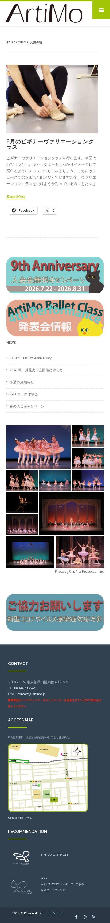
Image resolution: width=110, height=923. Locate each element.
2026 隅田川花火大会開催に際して (36, 370)
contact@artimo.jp (31, 694)
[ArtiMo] (42, 24)
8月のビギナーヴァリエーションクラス (50, 144)
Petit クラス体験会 (24, 394)
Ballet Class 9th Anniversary (31, 358)
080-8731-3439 (25, 688)
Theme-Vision (52, 913)
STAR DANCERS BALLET (54, 854)
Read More (16, 196)
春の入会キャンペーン (27, 406)
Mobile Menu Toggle (101, 10)
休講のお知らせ (22, 382)
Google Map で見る (20, 818)
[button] (38, 447)
